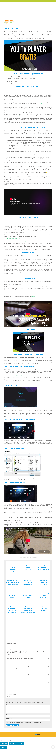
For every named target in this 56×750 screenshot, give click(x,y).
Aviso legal (23, 734)
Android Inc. (30, 260)
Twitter (33, 296)
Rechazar (12, 743)
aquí (42, 103)
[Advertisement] (28, 10)
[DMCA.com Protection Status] (37, 734)
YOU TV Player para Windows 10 (12, 238)
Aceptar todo (4, 743)
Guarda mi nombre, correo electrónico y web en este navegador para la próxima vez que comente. (23, 722)
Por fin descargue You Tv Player (11, 299)
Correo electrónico (9, 718)
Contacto (27, 734)
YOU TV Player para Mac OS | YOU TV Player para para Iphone (19, 241)
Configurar (20, 743)
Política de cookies (37, 740)
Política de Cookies (31, 734)
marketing (37, 98)
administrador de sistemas (24, 115)
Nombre (7, 714)
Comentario (8, 704)
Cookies (3, 747)
